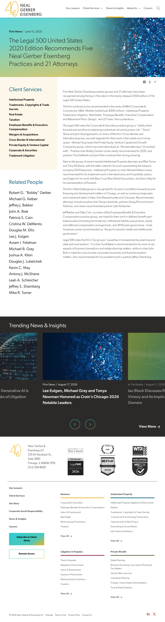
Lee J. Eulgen (19, 237)
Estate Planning (118, 560)
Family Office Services (121, 573)
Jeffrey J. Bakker (21, 205)
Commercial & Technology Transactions (129, 517)
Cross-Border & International (27, 140)
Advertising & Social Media (124, 527)
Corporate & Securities (23, 150)
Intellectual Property (21, 99)
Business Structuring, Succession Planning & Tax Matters (131, 567)
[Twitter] (154, 614)
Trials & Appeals (68, 560)
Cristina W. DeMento (25, 224)
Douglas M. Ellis (21, 230)
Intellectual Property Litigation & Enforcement (132, 503)
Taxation (14, 119)
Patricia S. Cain (21, 218)
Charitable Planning (120, 578)
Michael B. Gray (21, 249)
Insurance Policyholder (71, 575)
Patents (114, 508)
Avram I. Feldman (22, 243)
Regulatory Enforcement (72, 565)
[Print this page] (144, 82)
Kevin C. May (19, 268)
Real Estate (16, 114)
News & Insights (115, 8)
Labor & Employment (71, 512)
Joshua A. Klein (21, 255)
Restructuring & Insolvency (73, 522)
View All (65, 536)
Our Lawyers (73, 8)
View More (147, 427)
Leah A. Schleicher (23, 280)
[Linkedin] (148, 614)
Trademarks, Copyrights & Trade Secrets (130, 512)
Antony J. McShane (24, 274)
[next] (90, 424)
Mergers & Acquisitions (23, 134)
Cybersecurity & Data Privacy (124, 522)
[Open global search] (158, 8)
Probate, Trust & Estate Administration (129, 583)
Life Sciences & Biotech (122, 531)
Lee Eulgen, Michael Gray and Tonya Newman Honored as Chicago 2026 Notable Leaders (81, 397)
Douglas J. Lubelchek (25, 262)
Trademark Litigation (22, 155)
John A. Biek (18, 212)
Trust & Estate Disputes (121, 588)
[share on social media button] (155, 82)
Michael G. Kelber (23, 199)
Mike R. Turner (20, 293)
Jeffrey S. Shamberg (24, 286)
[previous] (75, 424)
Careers (148, 8)
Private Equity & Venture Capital (28, 145)
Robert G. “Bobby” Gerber (30, 193)
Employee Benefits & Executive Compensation (82, 508)
